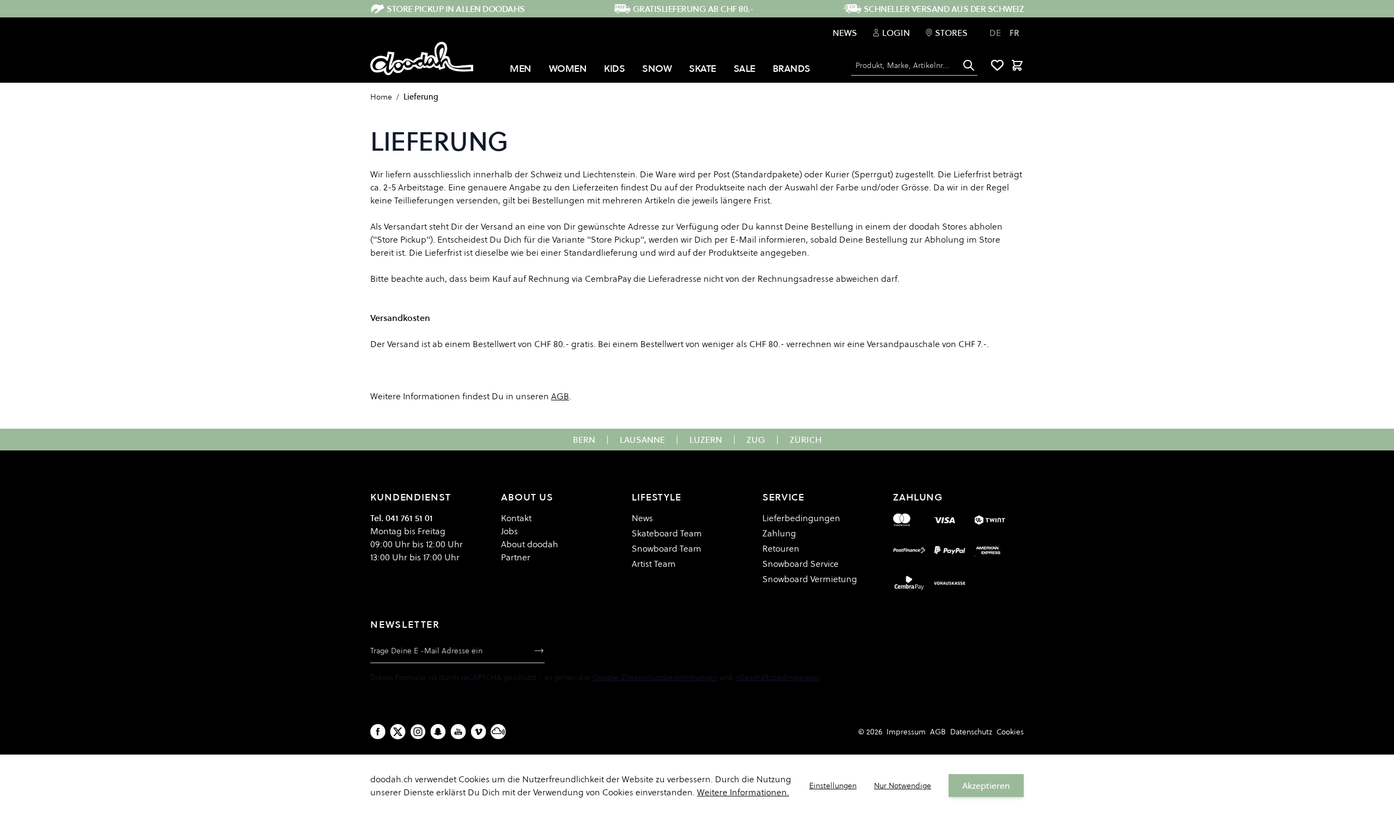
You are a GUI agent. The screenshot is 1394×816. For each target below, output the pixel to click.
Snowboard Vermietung (809, 579)
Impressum (906, 731)
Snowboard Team (666, 548)
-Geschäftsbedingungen (777, 677)
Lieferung (420, 96)
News (845, 33)
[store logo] (421, 59)
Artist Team (654, 564)
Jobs (509, 531)
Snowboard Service (800, 564)
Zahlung (779, 533)
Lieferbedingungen (801, 518)
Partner (515, 557)
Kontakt (516, 518)
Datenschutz (971, 731)
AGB (938, 731)
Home (381, 96)
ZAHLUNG (918, 497)
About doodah (529, 544)
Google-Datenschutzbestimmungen (654, 677)
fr (1014, 33)
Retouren (780, 548)
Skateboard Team (667, 533)
